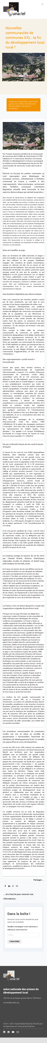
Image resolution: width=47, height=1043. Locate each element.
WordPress (31, 1026)
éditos (22, 104)
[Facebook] (5, 886)
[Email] (17, 886)
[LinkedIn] (9, 886)
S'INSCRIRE (14, 941)
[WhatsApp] (13, 886)
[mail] (18, 1032)
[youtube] (13, 1032)
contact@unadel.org (11, 1002)
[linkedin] (4, 1032)
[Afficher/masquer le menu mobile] (42, 4)
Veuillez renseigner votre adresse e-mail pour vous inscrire (22, 928)
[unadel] (11, 971)
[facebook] (8, 1032)
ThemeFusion (37, 1024)
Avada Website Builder (22, 1024)
